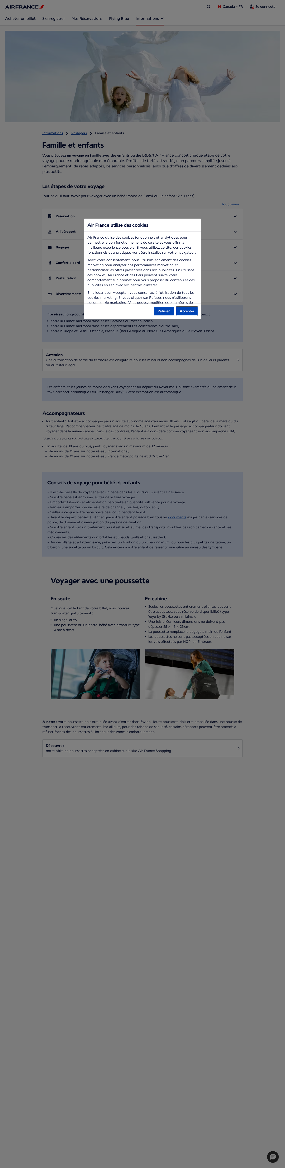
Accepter (187, 311)
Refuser (164, 311)
